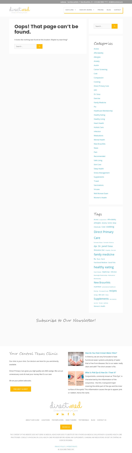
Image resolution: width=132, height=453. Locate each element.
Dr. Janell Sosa (105, 246)
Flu (95, 107)
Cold (95, 73)
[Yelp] (73, 414)
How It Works (71, 420)
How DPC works (85, 10)
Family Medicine (100, 102)
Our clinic (69, 10)
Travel (96, 181)
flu (95, 259)
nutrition (97, 286)
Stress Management (102, 173)
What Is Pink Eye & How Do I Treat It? (100, 372)
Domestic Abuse (98, 242)
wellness (106, 303)
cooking (110, 226)
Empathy (107, 250)
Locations (45, 420)
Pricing (100, 10)
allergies (97, 223)
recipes (113, 290)
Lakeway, (63, 2)
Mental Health (99, 140)
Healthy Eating (99, 115)
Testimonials (83, 420)
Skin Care (97, 164)
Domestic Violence (109, 242)
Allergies (97, 57)
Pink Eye (96, 291)
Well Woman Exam (101, 193)
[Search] (39, 46)
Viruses (97, 189)
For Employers (58, 420)
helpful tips (106, 272)
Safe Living (98, 160)
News (96, 148)
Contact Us (101, 420)
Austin (96, 65)
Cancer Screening (100, 69)
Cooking (97, 82)
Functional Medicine (100, 262)
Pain (95, 152)
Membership (97, 278)
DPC (95, 90)
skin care (101, 295)
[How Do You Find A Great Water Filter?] (76, 359)
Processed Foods (103, 291)
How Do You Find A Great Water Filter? (101, 353)
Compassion (98, 78)
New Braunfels (99, 144)
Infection (97, 131)
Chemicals (97, 227)
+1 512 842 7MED (98, 2)
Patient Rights (72, 447)
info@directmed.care (116, 2)
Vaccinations (99, 185)
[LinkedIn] (63, 414)
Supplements (99, 177)
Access (96, 49)
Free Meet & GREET (20, 389)
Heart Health (99, 123)
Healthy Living (99, 119)
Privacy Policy (60, 447)
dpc (95, 246)
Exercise (97, 98)
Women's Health (100, 197)
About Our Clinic (32, 420)
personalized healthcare (109, 287)
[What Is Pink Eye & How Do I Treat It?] (76, 379)
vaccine (96, 303)
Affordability (98, 53)
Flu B (103, 259)
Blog (109, 10)
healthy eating (104, 267)
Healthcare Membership (103, 111)
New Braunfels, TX (87, 2)
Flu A (98, 259)
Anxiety (97, 61)
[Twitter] (57, 414)
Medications (98, 135)
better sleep (112, 223)
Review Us (66, 427)
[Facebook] (68, 414)
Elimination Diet (99, 250)
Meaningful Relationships (100, 275)
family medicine (104, 254)
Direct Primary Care (101, 86)
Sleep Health (99, 169)
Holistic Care (99, 127)
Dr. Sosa (97, 94)
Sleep (106, 295)
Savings (96, 295)
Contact (117, 10)
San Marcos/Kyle (72, 2)
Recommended (99, 156)
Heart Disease (97, 272)
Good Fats (112, 262)
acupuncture (103, 219)
